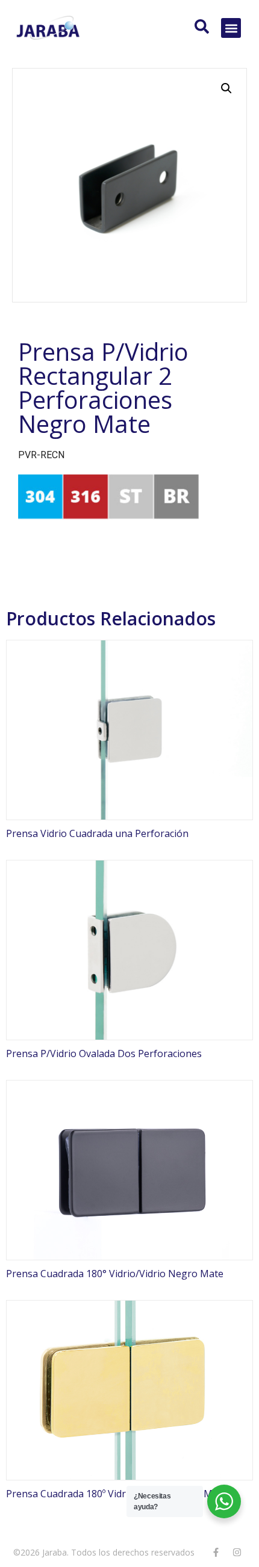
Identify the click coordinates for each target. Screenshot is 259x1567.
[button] (231, 28)
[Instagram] (237, 1552)
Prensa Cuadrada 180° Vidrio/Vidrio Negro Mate (114, 1273)
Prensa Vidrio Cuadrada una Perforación (97, 833)
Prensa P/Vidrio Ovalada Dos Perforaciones (104, 1053)
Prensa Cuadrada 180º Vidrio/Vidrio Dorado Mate (116, 1493)
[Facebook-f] (216, 1552)
